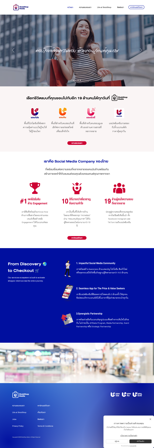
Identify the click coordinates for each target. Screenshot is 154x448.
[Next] (141, 50)
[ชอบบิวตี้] (80, 80)
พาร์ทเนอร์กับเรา (44, 405)
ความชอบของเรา (18, 405)
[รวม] (73, 80)
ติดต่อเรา (41, 419)
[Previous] (13, 50)
